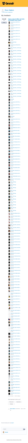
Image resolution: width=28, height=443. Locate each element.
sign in (12, 422)
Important (19, 401)
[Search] (24, 429)
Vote (4, 22)
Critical (12, 404)
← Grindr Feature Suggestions (7, 12)
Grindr (6, 432)
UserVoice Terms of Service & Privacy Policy (14, 439)
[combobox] (13, 429)
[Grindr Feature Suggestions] (8, 3)
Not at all (12, 401)
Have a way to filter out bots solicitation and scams (16, 19)
